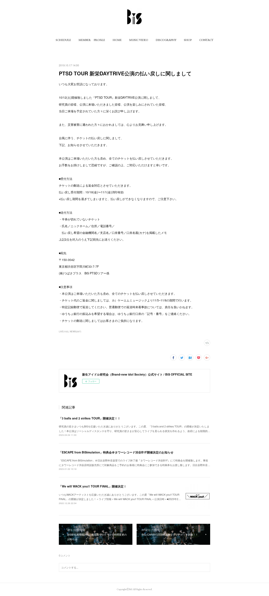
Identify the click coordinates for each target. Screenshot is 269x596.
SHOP (188, 40)
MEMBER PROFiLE (92, 40)
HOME (117, 40)
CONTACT (206, 40)
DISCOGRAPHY (166, 40)
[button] (63, 40)
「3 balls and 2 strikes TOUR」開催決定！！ (89, 418)
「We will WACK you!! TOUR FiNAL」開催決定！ (93, 486)
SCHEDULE (63, 40)
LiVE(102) (64, 331)
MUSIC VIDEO (138, 40)
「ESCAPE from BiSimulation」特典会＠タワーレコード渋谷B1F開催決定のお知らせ (116, 452)
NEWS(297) (75, 331)
